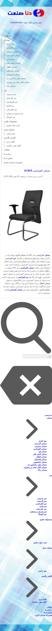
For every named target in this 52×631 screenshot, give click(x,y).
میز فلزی (10, 106)
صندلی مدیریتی (13, 52)
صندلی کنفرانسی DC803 (37, 170)
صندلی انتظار (12, 67)
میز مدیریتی (11, 94)
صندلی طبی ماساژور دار (16, 78)
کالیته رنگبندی (10, 138)
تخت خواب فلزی (13, 125)
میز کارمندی (11, 98)
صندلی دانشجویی (13, 75)
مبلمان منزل (9, 129)
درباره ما (7, 154)
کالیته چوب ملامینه (14, 146)
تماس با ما (8, 158)
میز (5, 90)
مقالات (7, 150)
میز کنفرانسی (12, 102)
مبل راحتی (11, 134)
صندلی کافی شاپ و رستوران (18, 82)
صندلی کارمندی (13, 48)
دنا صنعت (8, 36)
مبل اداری (10, 44)
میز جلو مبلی (12, 109)
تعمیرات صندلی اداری (13, 162)
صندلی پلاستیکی (13, 71)
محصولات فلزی (10, 121)
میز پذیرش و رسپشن (15, 113)
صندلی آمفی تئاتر (13, 63)
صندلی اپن (11, 59)
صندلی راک (11, 86)
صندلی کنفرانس (16, 290)
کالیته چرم (11, 142)
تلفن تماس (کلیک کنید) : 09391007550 (26, 23)
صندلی (7, 40)
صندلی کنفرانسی (13, 55)
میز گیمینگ (11, 117)
